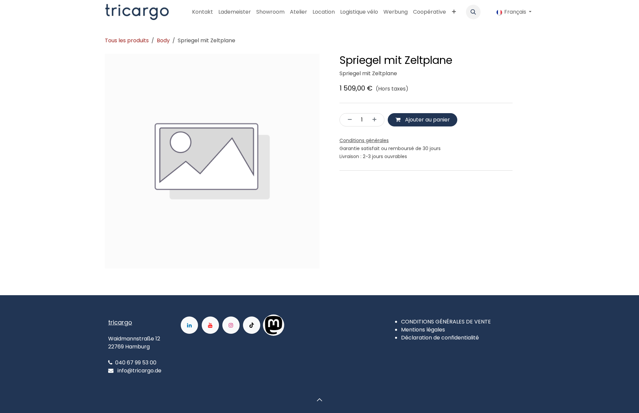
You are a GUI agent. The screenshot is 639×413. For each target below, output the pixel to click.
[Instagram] (231, 325)
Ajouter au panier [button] (427, 119)
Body (163, 40)
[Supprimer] (348, 119)
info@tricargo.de (139, 370)
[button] (473, 12)
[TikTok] (251, 325)
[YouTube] (210, 325)
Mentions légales (423, 329)
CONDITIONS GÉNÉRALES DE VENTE (446, 321)
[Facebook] (305, 325)
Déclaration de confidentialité (440, 337)
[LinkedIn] (189, 325)
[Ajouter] (376, 119)
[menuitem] (202, 12)
